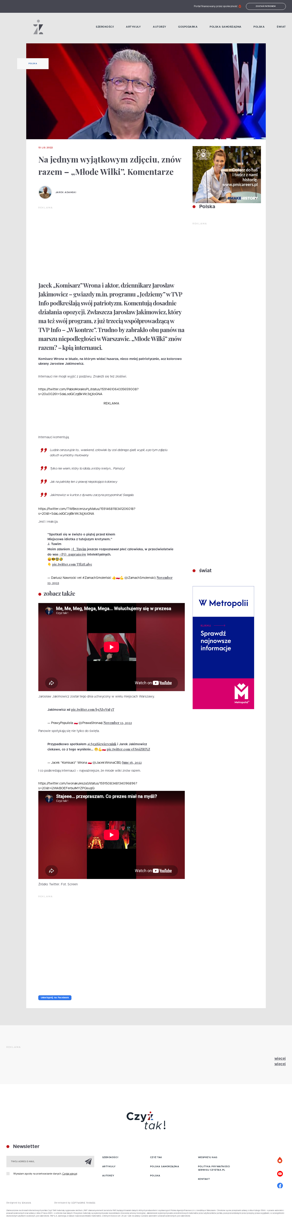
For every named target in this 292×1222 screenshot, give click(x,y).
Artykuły (133, 27)
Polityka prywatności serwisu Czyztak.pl (214, 1168)
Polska (259, 27)
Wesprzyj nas (207, 1157)
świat (205, 570)
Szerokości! (105, 27)
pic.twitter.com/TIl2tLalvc (72, 564)
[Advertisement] (111, 244)
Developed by (63, 1203)
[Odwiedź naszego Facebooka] (280, 1185)
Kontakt (204, 1179)
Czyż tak (156, 1157)
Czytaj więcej (69, 1173)
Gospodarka (188, 27)
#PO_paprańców (72, 554)
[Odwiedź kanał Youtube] (280, 1173)
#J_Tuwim (78, 549)
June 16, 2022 (132, 762)
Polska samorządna (226, 27)
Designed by (14, 1203)
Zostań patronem (266, 6)
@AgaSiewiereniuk (101, 744)
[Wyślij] (88, 1161)
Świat (281, 27)
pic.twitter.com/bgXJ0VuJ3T (92, 709)
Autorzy (159, 27)
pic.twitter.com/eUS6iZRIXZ (128, 749)
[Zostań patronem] (280, 1160)
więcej (280, 1058)
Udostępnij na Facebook (55, 997)
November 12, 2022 (118, 723)
